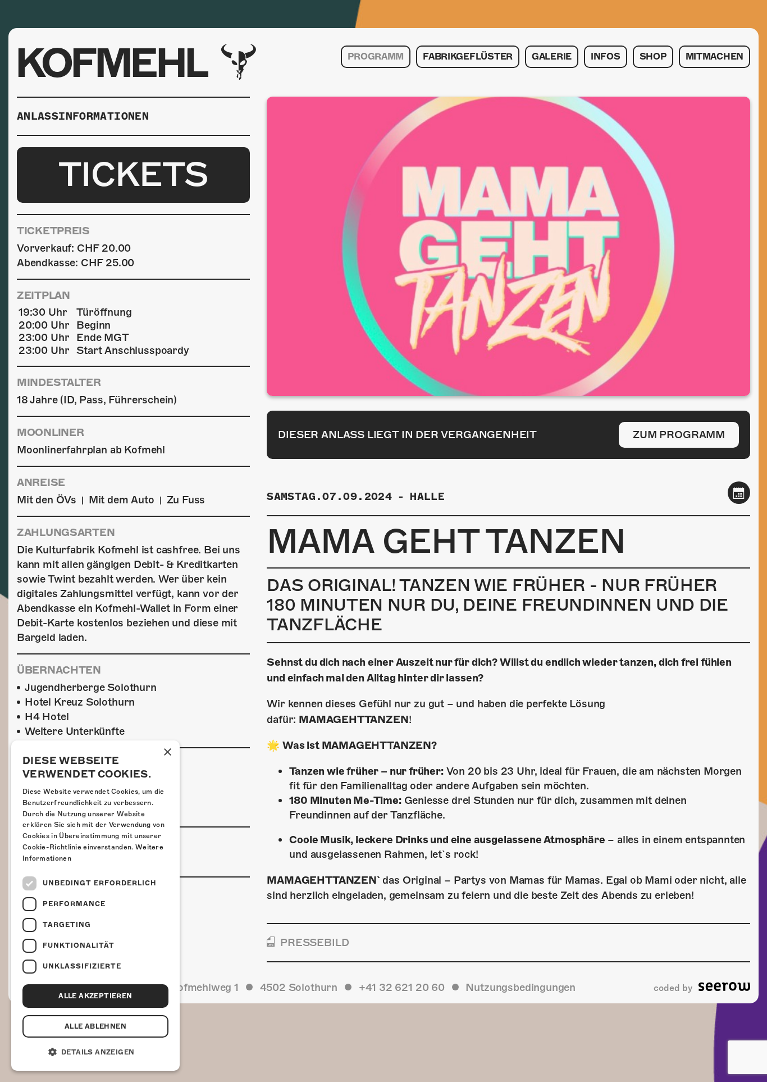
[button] (95, 1052)
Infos (605, 56)
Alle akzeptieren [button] (95, 996)
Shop (653, 56)
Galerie (552, 56)
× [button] (167, 752)
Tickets (133, 175)
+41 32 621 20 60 (402, 987)
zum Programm (679, 434)
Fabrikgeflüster (468, 56)
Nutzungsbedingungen (520, 987)
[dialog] (95, 905)
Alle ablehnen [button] (95, 1026)
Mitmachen (714, 56)
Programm (376, 56)
